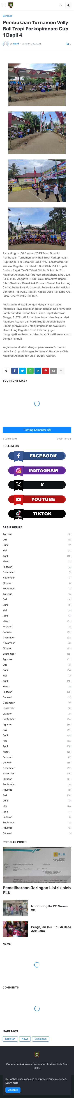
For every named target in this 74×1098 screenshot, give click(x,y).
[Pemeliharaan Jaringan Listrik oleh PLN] (37, 865)
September (37, 588)
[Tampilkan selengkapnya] (61, 371)
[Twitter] (22, 371)
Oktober (37, 583)
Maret (37, 561)
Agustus (37, 534)
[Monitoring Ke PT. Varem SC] (15, 908)
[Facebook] (14, 371)
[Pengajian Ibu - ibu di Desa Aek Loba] (15, 929)
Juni (37, 545)
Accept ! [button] (13, 1089)
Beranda (7, 16)
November (37, 577)
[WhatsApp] (30, 371)
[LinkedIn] (37, 371)
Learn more (11, 1082)
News (25, 1038)
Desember (37, 572)
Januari (37, 632)
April (37, 556)
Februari (37, 566)
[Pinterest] (45, 371)
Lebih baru (10, 439)
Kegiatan (10, 1038)
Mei (37, 550)
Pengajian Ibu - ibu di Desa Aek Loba (51, 929)
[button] (4, 5)
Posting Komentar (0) (37, 429)
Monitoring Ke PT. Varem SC (49, 908)
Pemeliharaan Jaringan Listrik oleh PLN (37, 890)
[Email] (53, 371)
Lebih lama (63, 439)
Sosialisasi (41, 1038)
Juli (37, 539)
